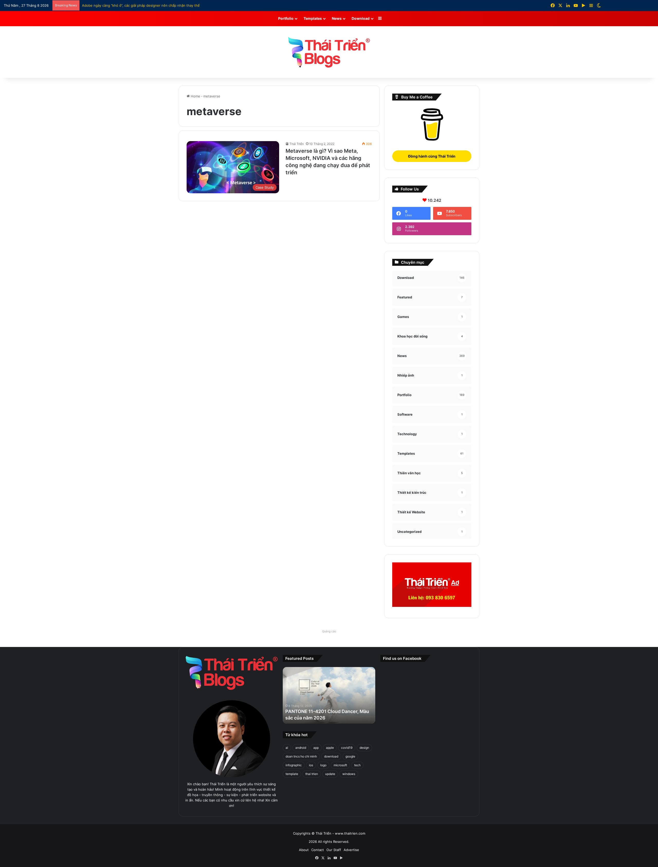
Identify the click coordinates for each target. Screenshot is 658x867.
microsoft (340, 765)
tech (357, 765)
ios (311, 765)
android (300, 748)
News (337, 18)
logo (323, 765)
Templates (313, 18)
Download (361, 18)
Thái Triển (296, 144)
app (316, 748)
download (331, 756)
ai (287, 748)
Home (195, 96)
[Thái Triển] (329, 52)
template (292, 774)
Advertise (351, 850)
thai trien (311, 774)
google (350, 756)
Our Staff (333, 850)
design (364, 748)
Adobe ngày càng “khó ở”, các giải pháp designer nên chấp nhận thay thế (141, 5)
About (304, 850)
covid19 (346, 748)
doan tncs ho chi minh (301, 756)
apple (330, 748)
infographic (294, 765)
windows (348, 774)
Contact (317, 850)
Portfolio (286, 18)
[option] (329, 695)
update (330, 774)
